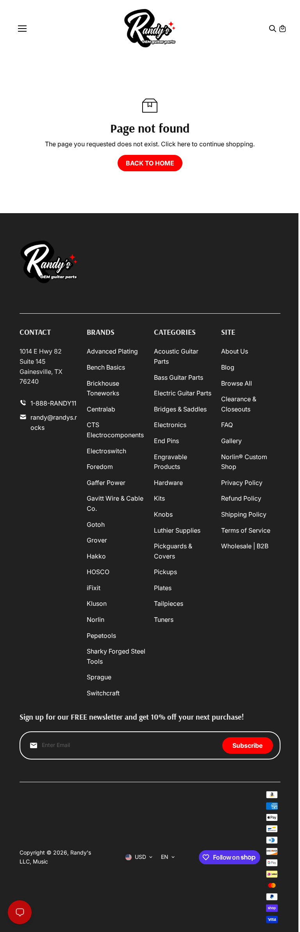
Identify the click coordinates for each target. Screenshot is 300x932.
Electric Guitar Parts (182, 393)
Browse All (236, 383)
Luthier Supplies (177, 530)
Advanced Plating (112, 351)
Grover (97, 540)
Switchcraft (103, 693)
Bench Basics (106, 367)
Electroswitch (106, 451)
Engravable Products (170, 462)
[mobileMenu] (22, 28)
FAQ (227, 425)
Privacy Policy (241, 483)
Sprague (99, 677)
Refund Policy (241, 498)
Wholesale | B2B (244, 546)
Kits (159, 498)
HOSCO (98, 572)
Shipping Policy (243, 514)
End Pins (166, 441)
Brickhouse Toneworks (103, 388)
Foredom (100, 466)
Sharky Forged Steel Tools (116, 656)
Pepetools (101, 635)
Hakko (96, 556)
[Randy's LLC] (149, 28)
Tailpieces (168, 603)
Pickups (165, 572)
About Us (234, 351)
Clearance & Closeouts (238, 404)
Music (40, 861)
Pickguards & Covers (173, 551)
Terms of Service (245, 530)
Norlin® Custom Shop (244, 462)
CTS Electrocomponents (115, 430)
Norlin (95, 619)
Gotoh (96, 524)
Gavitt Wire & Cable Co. (115, 503)
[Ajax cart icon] (282, 28)
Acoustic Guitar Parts (176, 356)
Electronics (170, 425)
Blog (227, 367)
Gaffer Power (106, 483)
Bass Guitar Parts (178, 377)
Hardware (168, 483)
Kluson (97, 603)
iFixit (93, 588)
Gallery (231, 441)
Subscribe (247, 745)
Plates (162, 588)
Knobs (163, 514)
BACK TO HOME (150, 163)
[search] (273, 28)
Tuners (163, 619)
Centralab (101, 409)
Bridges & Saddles (180, 409)
